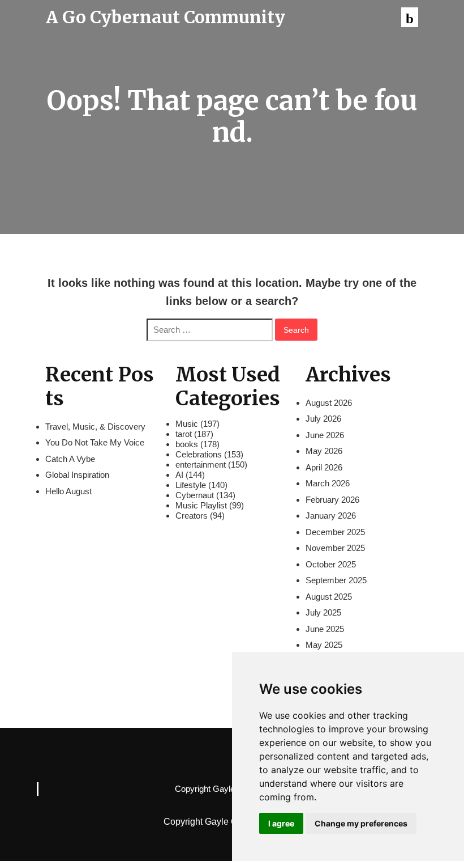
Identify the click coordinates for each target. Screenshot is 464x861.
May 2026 (324, 451)
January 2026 (331, 515)
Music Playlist (201, 505)
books (186, 444)
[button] (409, 17)
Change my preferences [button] (361, 823)
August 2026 (329, 403)
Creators (191, 515)
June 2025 (325, 629)
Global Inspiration (77, 475)
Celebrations (198, 454)
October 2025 (331, 564)
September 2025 (336, 580)
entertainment (200, 464)
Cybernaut (194, 495)
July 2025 (323, 612)
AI (179, 475)
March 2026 (328, 483)
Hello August (68, 491)
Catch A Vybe (70, 459)
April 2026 (324, 467)
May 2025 (324, 645)
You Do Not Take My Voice (94, 442)
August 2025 (329, 596)
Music (186, 424)
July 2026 (323, 418)
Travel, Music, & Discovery (95, 426)
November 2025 (335, 548)
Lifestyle (190, 485)
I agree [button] (281, 823)
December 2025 (335, 532)
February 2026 (332, 499)
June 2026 (325, 435)
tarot (183, 434)
